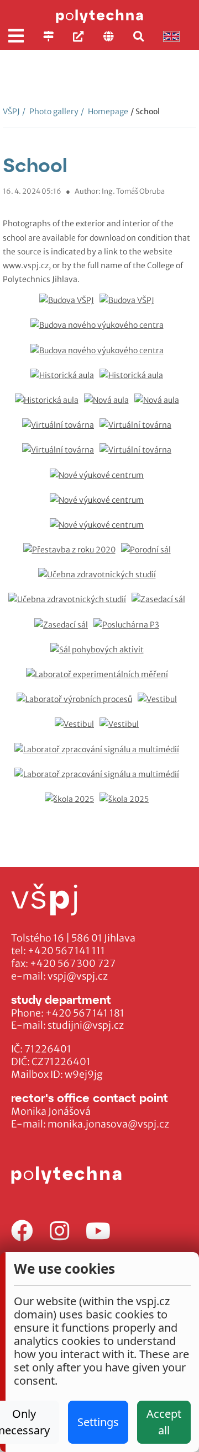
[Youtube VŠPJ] (98, 1231)
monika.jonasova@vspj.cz (108, 1124)
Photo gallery (50, 111)
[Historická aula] (65, 381)
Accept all (163, 1422)
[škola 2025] (72, 805)
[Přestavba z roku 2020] (72, 555)
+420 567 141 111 (66, 951)
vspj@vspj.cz (78, 976)
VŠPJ (11, 111)
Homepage (104, 111)
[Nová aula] (109, 405)
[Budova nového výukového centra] (99, 330)
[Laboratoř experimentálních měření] (100, 680)
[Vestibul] (160, 705)
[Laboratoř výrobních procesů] (77, 705)
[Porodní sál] (148, 555)
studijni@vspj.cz (86, 1025)
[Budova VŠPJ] (69, 306)
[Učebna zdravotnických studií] (99, 580)
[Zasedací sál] (161, 605)
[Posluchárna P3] (129, 630)
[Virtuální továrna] (61, 430)
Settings (98, 1421)
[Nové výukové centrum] (99, 481)
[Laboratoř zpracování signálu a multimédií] (99, 755)
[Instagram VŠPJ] (59, 1231)
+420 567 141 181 (84, 1013)
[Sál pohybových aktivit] (99, 655)
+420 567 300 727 (73, 964)
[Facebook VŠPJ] (22, 1231)
